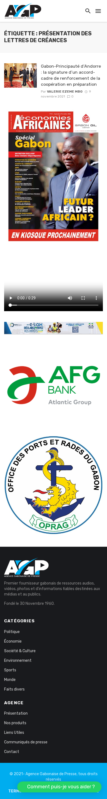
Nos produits (15, 723)
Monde (10, 679)
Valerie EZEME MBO (65, 91)
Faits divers (14, 689)
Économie (13, 641)
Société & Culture (20, 651)
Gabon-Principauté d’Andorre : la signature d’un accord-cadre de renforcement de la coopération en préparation (71, 75)
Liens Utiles (14, 732)
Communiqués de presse (25, 742)
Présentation (16, 713)
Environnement (18, 660)
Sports (10, 670)
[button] (59, 786)
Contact (11, 751)
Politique (12, 631)
